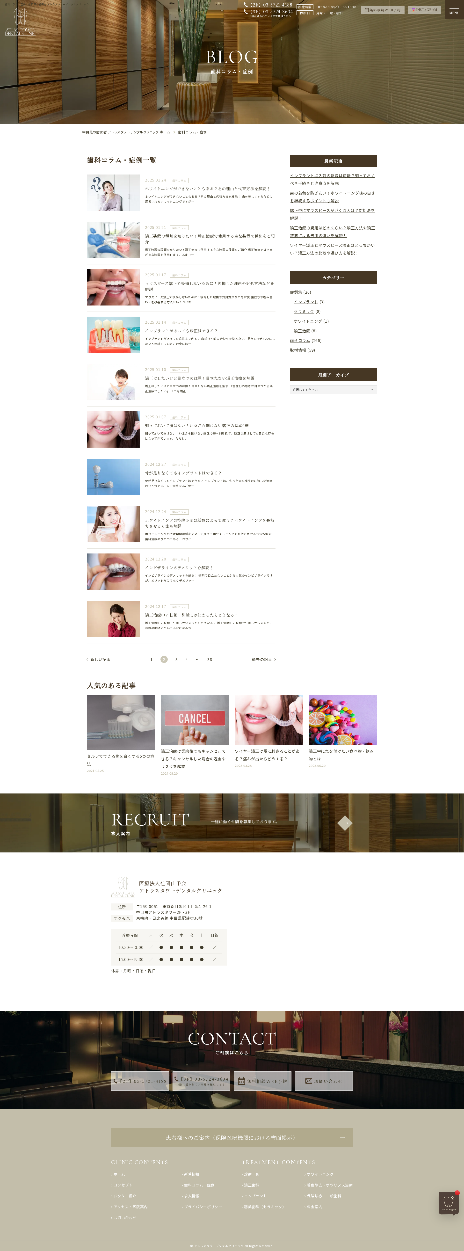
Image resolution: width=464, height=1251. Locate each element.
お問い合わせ (328, 1081)
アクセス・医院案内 (131, 1206)
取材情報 (298, 350)
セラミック (304, 311)
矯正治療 (302, 331)
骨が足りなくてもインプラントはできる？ (183, 473)
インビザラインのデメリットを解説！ (179, 567)
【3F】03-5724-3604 (270, 13)
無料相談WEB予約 (267, 1081)
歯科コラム (179, 180)
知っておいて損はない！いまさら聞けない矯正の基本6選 (197, 425)
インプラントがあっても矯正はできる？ (181, 331)
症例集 (296, 292)
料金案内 (314, 1206)
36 (209, 659)
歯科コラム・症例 (199, 1184)
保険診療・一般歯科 (324, 1195)
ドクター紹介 (125, 1195)
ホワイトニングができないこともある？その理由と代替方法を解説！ (208, 188)
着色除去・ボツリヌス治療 (330, 1184)
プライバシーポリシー (203, 1206)
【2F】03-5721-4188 (270, 4)
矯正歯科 (251, 1184)
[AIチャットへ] (449, 1203)
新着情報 (191, 1174)
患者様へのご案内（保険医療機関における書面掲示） (232, 1137)
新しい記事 (100, 659)
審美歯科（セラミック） (265, 1206)
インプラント (306, 302)
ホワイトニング (308, 321)
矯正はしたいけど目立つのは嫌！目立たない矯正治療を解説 (200, 378)
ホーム (119, 1174)
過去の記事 (262, 659)
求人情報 (191, 1195)
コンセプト (123, 1184)
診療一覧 (251, 1174)
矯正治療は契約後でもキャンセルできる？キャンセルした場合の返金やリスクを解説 (193, 758)
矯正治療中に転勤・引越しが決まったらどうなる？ (191, 615)
